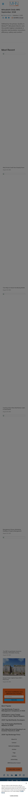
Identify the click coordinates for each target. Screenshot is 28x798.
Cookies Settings (14, 795)
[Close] (26, 783)
